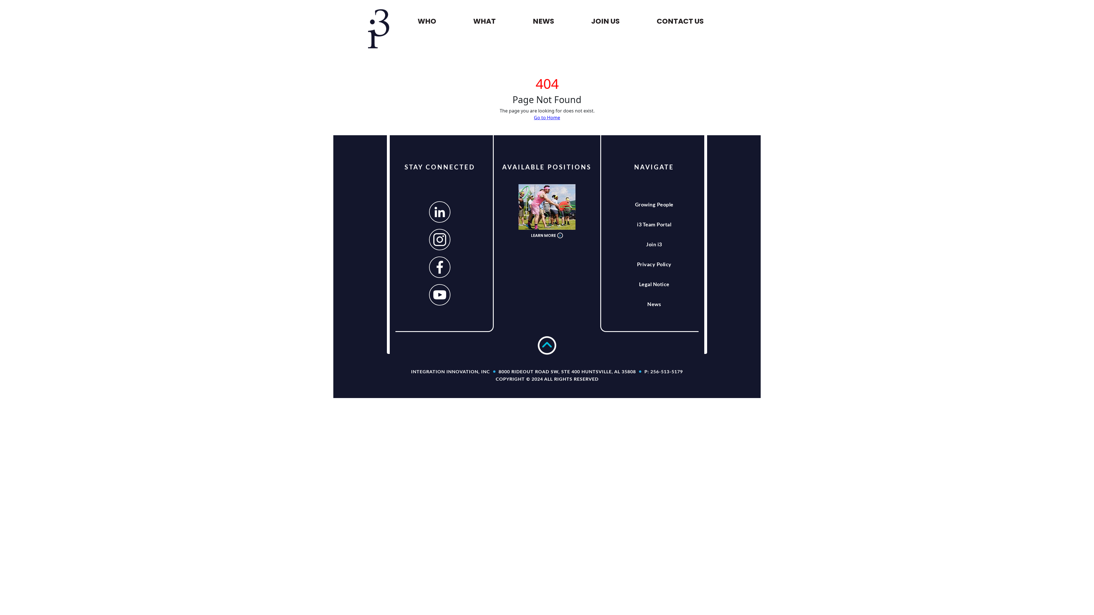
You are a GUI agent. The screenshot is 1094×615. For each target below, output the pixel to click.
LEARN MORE (543, 235)
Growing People (654, 205)
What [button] (484, 21)
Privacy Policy (654, 264)
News (654, 304)
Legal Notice (654, 284)
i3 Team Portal (654, 224)
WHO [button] (427, 21)
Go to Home (547, 117)
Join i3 (654, 244)
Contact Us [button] (680, 21)
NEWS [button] (543, 21)
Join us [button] (605, 21)
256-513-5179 (666, 372)
